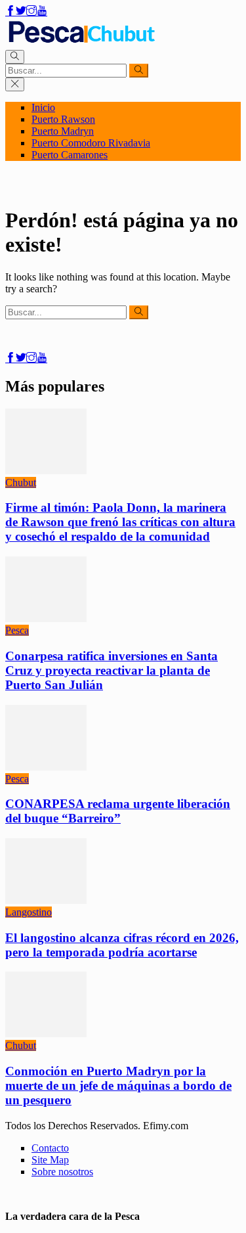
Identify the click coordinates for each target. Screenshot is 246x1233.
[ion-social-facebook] (10, 11)
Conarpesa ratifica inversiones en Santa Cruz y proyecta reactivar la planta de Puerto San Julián (111, 670)
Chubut (20, 482)
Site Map (50, 1159)
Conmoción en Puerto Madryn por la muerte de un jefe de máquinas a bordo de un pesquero (118, 1085)
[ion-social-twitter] (21, 11)
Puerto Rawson (63, 119)
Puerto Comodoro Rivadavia (90, 142)
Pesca (17, 630)
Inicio (43, 107)
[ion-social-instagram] (31, 11)
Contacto (50, 1148)
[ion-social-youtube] (42, 11)
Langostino (28, 912)
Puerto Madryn (62, 131)
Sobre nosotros (62, 1171)
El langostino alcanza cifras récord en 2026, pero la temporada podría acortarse (122, 945)
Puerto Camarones (69, 154)
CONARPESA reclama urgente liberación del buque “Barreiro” (117, 811)
